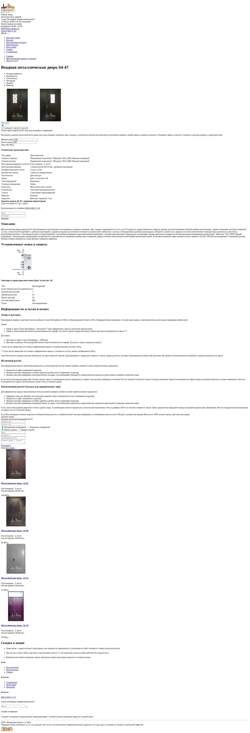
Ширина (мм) (7, 139)
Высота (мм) (6, 142)
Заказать (4, 218)
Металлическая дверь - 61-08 (14, 531)
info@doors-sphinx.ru (10, 28)
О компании (11, 52)
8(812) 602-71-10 (32, 208)
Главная (9, 56)
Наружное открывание (39, 427)
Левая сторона (10, 430)
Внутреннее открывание (15, 427)
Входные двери (13, 38)
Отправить (6, 445)
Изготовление (12, 667)
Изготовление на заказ (16, 42)
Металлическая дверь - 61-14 (14, 578)
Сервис (9, 49)
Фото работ (11, 47)
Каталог (9, 40)
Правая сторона (27, 430)
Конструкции (12, 45)
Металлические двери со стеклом (21, 58)
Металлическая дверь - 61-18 (14, 625)
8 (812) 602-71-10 (8, 31)
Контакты (10, 687)
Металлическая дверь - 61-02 (14, 483)
